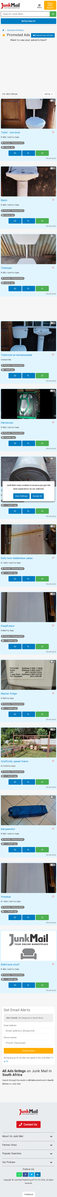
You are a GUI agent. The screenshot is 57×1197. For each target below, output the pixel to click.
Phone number (10, 1037)
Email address (10, 1025)
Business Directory (15, 30)
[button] (53, 132)
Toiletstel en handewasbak (16, 354)
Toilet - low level (10, 132)
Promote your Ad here (44, 35)
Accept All (37, 496)
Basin (4, 200)
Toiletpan (6, 267)
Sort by (48, 94)
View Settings (21, 496)
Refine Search (28, 21)
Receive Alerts (28, 1051)
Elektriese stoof (10, 964)
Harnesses (7, 422)
